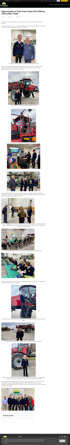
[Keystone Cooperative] (7, 4)
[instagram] (62, 437)
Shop (58, 0)
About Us (64, 4)
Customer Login (64, 0)
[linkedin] (64, 437)
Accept (62, 440)
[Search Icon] (68, 5)
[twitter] (67, 437)
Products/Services (55, 4)
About (19, 436)
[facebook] (60, 437)
